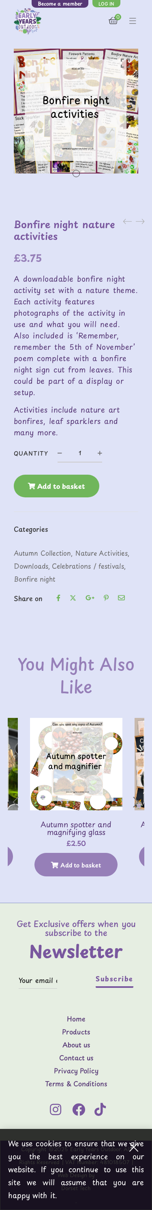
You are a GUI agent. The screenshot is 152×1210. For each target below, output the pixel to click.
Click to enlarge (125, 63)
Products (76, 1032)
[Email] (121, 598)
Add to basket (61, 486)
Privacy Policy (76, 1071)
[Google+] (90, 598)
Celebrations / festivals (88, 566)
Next (136, 802)
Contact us (76, 1058)
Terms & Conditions (76, 1083)
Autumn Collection (42, 553)
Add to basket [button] (80, 865)
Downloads (31, 566)
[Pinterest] (106, 598)
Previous (16, 802)
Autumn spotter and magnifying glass (76, 828)
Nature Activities (101, 553)
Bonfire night (35, 579)
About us (76, 1045)
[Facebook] (58, 598)
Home (76, 1019)
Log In (106, 3)
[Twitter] (73, 598)
